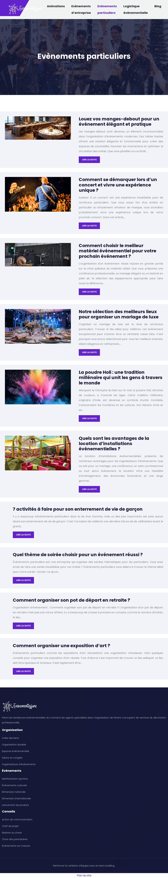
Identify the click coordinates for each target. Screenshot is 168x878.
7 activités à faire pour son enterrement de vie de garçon (78, 509)
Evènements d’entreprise (81, 9)
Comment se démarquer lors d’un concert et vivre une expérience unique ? (118, 184)
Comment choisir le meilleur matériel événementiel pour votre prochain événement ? (117, 251)
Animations (56, 6)
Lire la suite (89, 159)
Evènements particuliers (107, 9)
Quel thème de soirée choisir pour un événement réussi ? (78, 555)
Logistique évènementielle (135, 9)
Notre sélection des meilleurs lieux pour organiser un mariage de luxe (118, 314)
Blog (157, 6)
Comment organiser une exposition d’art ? (61, 646)
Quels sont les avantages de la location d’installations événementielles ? (114, 443)
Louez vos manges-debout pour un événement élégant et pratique (119, 121)
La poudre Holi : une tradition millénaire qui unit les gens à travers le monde (120, 377)
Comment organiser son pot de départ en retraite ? (71, 600)
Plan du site (84, 875)
